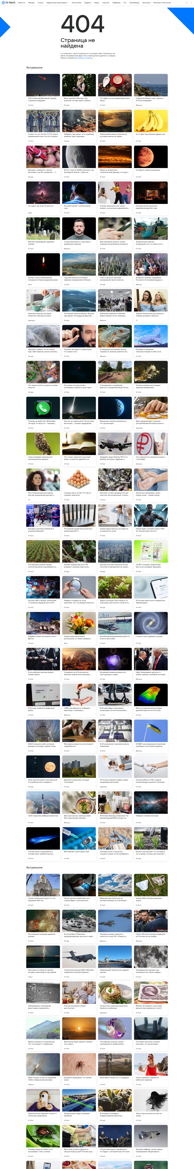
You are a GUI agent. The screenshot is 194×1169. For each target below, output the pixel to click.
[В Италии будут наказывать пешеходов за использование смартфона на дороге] (115, 700)
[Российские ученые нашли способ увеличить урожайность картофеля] (43, 557)
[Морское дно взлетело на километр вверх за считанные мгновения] (115, 1034)
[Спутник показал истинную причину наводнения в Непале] (79, 270)
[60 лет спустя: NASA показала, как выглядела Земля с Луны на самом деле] (79, 162)
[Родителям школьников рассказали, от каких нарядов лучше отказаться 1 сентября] (79, 629)
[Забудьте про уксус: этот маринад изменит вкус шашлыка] (79, 126)
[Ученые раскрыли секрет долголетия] (79, 1142)
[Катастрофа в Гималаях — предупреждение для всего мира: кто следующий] (79, 1070)
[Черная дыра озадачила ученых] (43, 916)
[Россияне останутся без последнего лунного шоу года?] (79, 377)
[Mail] (3, 2)
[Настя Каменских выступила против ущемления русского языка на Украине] (43, 485)
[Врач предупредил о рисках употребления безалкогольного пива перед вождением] (151, 413)
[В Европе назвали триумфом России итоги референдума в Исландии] (151, 270)
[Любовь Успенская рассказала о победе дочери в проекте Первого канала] (151, 306)
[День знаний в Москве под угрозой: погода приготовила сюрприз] (79, 91)
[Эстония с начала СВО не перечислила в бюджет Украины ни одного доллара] (115, 987)
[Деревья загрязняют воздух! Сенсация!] (79, 772)
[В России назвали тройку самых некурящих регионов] (115, 772)
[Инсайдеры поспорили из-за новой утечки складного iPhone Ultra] (43, 987)
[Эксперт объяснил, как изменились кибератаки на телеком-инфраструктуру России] (43, 951)
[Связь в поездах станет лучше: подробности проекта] (151, 916)
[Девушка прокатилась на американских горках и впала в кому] (151, 987)
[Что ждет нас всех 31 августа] (43, 198)
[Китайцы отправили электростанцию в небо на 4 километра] (151, 342)
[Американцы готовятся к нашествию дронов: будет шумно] (115, 951)
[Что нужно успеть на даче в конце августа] (43, 377)
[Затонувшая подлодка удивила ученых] (43, 1070)
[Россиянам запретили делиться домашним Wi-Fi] (79, 521)
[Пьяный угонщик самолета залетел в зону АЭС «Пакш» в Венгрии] (115, 1070)
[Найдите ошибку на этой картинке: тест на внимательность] (79, 593)
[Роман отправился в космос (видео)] (79, 916)
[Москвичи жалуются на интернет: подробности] (79, 736)
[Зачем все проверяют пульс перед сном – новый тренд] (151, 485)
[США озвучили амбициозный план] (43, 808)
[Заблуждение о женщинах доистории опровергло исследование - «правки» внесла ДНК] (43, 1142)
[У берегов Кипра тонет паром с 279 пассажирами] (151, 91)
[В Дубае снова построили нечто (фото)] (43, 629)
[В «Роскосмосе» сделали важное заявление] (115, 736)
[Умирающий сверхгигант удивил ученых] (115, 1106)
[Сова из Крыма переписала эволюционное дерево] (43, 449)
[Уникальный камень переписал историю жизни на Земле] (115, 126)
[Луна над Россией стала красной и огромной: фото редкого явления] (43, 772)
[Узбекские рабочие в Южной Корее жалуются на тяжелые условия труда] (115, 306)
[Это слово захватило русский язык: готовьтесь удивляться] (79, 449)
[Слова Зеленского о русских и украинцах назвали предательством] (79, 234)
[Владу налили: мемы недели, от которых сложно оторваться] (79, 987)
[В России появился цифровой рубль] (43, 700)
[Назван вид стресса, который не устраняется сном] (115, 521)
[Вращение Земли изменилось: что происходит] (115, 413)
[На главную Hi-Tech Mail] (10, 2)
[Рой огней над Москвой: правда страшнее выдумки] (43, 91)
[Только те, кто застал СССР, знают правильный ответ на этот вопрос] (43, 126)
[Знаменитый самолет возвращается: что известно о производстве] (151, 234)
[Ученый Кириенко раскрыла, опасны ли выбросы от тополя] (151, 880)
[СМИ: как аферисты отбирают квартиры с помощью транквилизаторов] (79, 700)
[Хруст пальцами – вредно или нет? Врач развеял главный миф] (43, 880)
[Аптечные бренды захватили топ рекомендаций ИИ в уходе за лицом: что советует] (115, 808)
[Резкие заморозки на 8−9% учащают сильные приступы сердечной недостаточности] (79, 557)
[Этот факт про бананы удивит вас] (151, 126)
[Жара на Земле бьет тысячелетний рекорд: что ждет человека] (115, 162)
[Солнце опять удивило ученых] (151, 629)
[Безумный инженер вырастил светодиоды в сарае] (115, 664)
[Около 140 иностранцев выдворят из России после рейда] (151, 1070)
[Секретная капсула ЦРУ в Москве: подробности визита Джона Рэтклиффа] (79, 1106)
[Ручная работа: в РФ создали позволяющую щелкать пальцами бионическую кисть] (151, 772)
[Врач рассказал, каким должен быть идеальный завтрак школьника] (79, 808)
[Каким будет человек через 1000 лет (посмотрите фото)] (151, 521)
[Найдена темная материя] (151, 808)
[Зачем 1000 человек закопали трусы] (151, 1034)
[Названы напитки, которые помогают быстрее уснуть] (43, 306)
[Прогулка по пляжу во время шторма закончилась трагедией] (43, 1106)
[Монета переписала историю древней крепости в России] (151, 700)
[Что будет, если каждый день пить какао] (115, 91)
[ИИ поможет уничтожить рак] (79, 844)
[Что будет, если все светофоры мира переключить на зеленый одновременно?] (115, 880)
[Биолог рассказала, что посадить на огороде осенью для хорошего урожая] (151, 844)
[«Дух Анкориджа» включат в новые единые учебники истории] (151, 664)
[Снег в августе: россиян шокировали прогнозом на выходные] (115, 270)
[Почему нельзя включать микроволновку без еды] (151, 198)
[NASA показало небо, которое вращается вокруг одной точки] (43, 736)
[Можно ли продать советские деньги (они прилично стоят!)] (151, 1142)
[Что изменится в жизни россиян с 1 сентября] (151, 449)
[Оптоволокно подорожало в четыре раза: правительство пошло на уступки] (43, 844)
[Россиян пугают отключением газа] (79, 198)
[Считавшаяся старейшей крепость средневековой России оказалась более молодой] (115, 377)
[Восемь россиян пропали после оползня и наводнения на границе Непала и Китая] (115, 557)
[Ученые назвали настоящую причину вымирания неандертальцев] (151, 377)
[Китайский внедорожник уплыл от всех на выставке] (115, 629)
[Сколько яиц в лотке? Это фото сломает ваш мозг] (79, 485)
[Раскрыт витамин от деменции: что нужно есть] (79, 342)
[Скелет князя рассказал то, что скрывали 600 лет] (43, 1034)
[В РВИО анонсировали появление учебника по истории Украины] (151, 736)
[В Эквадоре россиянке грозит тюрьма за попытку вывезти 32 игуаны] (115, 342)
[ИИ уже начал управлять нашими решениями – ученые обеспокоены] (79, 880)
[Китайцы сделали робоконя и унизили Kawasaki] (43, 521)
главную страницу (84, 58)
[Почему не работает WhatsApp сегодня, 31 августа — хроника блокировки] (43, 413)
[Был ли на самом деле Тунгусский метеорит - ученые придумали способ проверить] (79, 413)
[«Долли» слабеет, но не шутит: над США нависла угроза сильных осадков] (43, 342)
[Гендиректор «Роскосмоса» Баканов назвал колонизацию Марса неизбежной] (79, 664)
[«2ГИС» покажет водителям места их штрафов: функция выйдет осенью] (151, 557)
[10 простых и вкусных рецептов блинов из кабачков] (115, 1142)
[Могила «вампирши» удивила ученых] (43, 234)
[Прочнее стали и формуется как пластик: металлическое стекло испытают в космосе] (115, 485)
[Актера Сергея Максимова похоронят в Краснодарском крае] (43, 270)
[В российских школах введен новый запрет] (43, 664)
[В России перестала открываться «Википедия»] (151, 593)
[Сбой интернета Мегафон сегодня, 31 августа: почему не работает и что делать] (151, 951)
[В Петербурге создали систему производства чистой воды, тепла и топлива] (115, 916)
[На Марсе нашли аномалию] (151, 162)
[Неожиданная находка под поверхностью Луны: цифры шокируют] (151, 1106)
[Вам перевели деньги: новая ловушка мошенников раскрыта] (115, 234)
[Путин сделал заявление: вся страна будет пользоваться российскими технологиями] (79, 1034)
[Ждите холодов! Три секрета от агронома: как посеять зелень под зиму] (115, 593)
